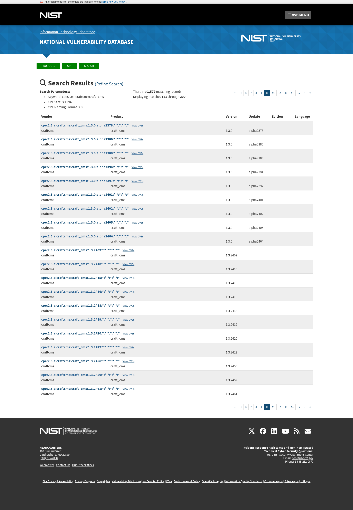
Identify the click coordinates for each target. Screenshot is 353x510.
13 (286, 93)
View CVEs (137, 125)
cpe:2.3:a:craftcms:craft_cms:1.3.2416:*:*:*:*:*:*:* (80, 291)
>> (310, 93)
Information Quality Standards (244, 481)
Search (89, 66)
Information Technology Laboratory (67, 32)
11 (273, 93)
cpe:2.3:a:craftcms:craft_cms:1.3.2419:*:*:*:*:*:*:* (80, 319)
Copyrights (103, 481)
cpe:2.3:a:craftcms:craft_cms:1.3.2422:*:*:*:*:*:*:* (80, 347)
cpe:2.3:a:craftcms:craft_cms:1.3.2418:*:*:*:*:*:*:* (80, 305)
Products (48, 66)
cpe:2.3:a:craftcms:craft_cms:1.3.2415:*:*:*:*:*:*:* (80, 277)
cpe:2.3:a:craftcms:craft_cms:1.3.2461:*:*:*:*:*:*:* (80, 388)
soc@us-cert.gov (302, 458)
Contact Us (63, 465)
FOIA (169, 481)
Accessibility (65, 481)
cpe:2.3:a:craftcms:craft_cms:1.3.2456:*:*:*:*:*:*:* (80, 361)
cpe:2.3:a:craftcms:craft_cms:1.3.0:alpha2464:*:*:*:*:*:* (85, 236)
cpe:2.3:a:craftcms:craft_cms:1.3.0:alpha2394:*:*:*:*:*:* (85, 167)
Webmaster (47, 465)
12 (279, 93)
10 (267, 93)
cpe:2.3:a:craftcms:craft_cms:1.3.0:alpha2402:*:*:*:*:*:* (85, 208)
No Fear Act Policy (153, 481)
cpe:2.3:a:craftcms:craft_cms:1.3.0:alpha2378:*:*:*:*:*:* (85, 125)
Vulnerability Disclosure (126, 481)
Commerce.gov (273, 481)
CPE (69, 66)
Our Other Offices (83, 465)
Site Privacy (50, 481)
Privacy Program (85, 481)
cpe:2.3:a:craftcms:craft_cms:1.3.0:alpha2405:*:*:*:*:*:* (85, 222)
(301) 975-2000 (49, 458)
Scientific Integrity (212, 481)
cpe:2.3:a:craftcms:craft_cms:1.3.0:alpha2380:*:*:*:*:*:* (85, 139)
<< (235, 93)
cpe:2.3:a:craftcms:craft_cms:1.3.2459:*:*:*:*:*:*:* (80, 374)
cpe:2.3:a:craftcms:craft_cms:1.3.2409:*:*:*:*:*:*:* (80, 250)
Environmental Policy (187, 481)
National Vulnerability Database (87, 42)
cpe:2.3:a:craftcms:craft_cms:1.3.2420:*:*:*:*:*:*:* (80, 333)
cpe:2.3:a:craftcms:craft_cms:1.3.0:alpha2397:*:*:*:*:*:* (85, 181)
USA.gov (305, 481)
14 (292, 93)
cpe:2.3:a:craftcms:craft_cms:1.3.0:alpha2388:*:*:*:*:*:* (85, 153)
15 (298, 93)
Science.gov (292, 481)
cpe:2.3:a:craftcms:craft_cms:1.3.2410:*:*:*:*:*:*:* (80, 264)
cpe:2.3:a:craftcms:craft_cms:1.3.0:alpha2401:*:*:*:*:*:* (85, 194)
